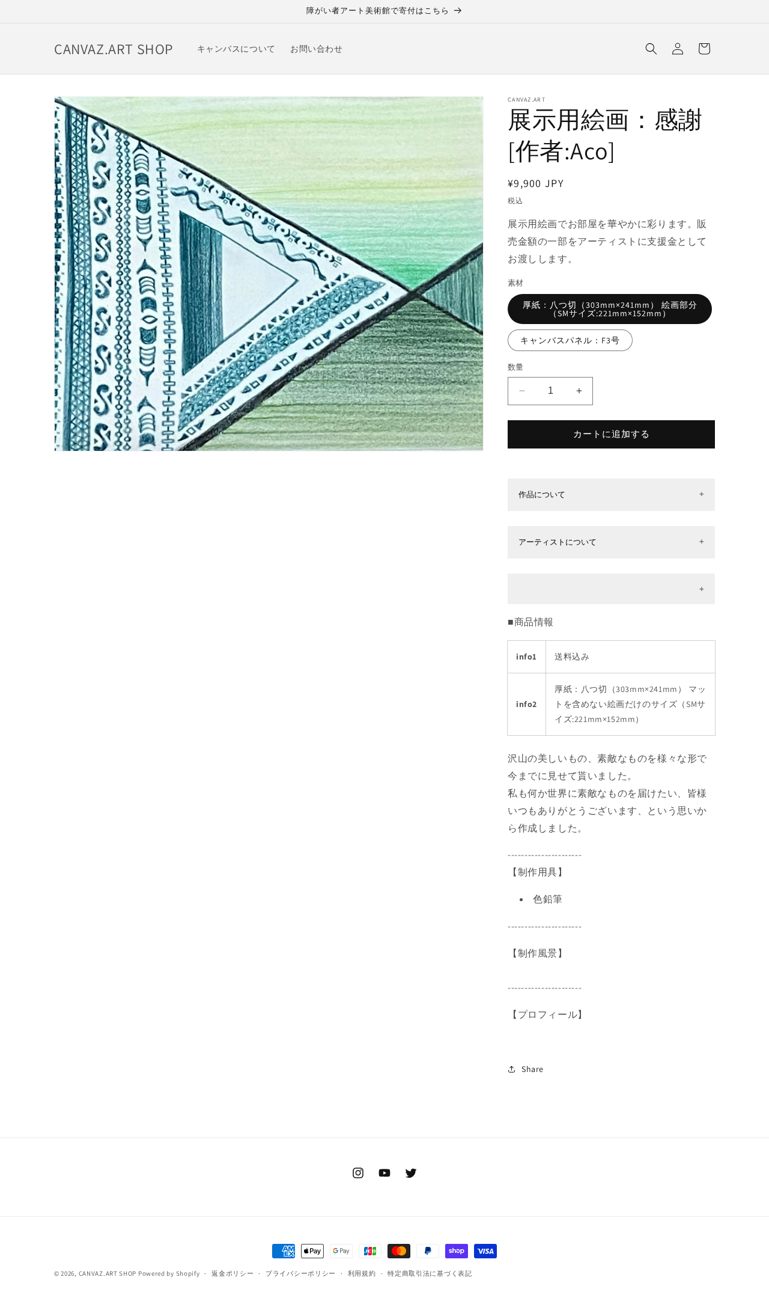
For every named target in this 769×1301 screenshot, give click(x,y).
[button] (651, 48)
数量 (516, 367)
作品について (541, 494)
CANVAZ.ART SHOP (108, 1273)
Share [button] (532, 1069)
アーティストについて (557, 541)
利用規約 (362, 1273)
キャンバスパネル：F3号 (570, 340)
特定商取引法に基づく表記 (430, 1273)
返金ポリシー (232, 1273)
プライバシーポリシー (301, 1273)
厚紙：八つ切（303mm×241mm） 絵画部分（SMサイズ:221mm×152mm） (610, 309)
